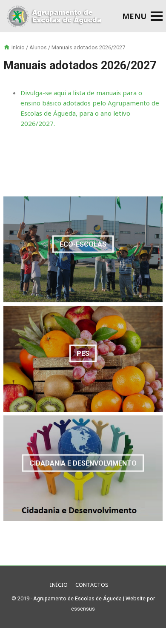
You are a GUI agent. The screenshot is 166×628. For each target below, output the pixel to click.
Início (18, 47)
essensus (83, 608)
